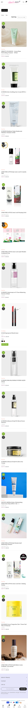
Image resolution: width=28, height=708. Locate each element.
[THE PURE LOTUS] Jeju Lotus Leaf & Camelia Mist (13, 172)
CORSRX (3, 94)
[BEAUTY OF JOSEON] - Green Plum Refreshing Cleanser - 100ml (11, 52)
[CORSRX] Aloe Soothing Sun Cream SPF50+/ (13, 92)
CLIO (2, 335)
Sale (6, 15)
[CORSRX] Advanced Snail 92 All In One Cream (12, 462)
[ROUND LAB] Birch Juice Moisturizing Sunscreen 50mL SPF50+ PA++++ (11, 503)
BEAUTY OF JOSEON (5, 54)
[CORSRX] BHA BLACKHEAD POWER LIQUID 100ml (13, 381)
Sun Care (2, 90)
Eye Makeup (3, 331)
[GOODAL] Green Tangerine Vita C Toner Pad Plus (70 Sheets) (13, 625)
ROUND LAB (3, 505)
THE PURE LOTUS (4, 175)
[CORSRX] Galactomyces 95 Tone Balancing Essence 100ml (13, 293)
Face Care (3, 49)
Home (2, 15)
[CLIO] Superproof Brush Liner (9, 333)
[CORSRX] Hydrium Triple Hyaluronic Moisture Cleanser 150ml (11, 132)
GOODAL (3, 627)
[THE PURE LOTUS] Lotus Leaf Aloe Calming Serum (13, 584)
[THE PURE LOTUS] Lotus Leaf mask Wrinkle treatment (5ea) (13, 252)
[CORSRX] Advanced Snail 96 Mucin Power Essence (13, 421)
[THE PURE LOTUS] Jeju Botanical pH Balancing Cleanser (11, 543)
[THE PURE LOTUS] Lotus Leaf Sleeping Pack (13, 212)
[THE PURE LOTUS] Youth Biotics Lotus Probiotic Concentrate (12, 665)
